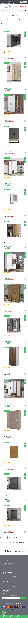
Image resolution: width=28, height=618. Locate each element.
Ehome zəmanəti (6, 564)
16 (22, 23)
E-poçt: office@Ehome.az (7, 591)
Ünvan (4, 578)
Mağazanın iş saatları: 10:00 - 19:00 (9, 593)
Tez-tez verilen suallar (7, 572)
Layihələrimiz (6, 562)
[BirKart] (11, 607)
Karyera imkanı (6, 584)
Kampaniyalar (6, 581)
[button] (13, 21)
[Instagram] (19, 603)
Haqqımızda (5, 560)
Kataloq (4, 566)
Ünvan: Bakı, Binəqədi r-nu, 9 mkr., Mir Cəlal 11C (11, 589)
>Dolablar (6, 14)
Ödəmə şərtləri (6, 573)
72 (25, 23)
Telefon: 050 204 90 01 (6, 590)
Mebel (2, 14)
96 (26, 23)
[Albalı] (16, 607)
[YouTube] (21, 603)
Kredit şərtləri (6, 571)
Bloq (4, 582)
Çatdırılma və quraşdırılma (8, 563)
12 (21, 537)
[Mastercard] (7, 607)
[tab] (3, 616)
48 (24, 23)
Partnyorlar (5, 580)
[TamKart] (14, 610)
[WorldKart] (24, 607)
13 (23, 537)
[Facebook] (17, 603)
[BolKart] (20, 607)
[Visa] (3, 607)
